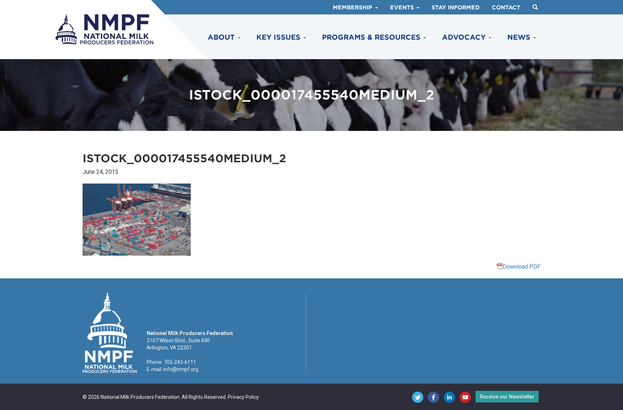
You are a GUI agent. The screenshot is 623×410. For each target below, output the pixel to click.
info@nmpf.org (180, 369)
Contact (506, 7)
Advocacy (465, 37)
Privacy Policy (243, 397)
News (520, 37)
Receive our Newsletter (507, 397)
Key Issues (279, 37)
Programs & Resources (372, 37)
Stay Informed (456, 7)
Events (403, 7)
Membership (353, 7)
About (222, 37)
